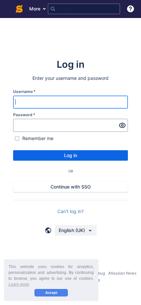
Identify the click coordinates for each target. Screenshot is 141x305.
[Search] (52, 8)
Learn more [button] (19, 284)
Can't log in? (70, 211)
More (34, 8)
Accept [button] (51, 293)
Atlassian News (122, 273)
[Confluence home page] (19, 9)
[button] (7, 8)
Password (24, 114)
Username (24, 91)
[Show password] (122, 125)
